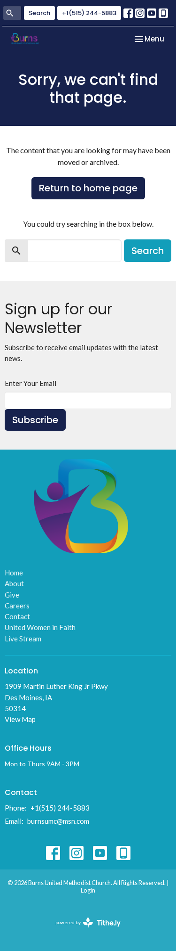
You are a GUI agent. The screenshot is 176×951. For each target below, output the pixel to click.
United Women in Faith (40, 627)
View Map (20, 719)
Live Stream (23, 638)
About (14, 583)
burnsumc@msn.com (58, 821)
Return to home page (88, 188)
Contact (17, 616)
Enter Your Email (30, 383)
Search (39, 12)
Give (12, 594)
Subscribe (35, 419)
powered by (83, 930)
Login (88, 890)
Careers (17, 605)
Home (14, 572)
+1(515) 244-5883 (89, 12)
